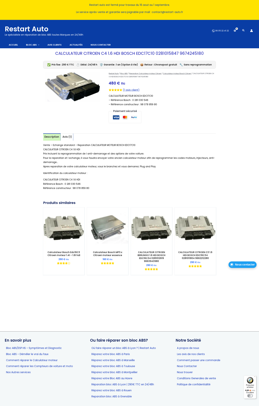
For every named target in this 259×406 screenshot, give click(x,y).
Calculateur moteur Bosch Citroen (177, 73)
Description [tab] (51, 137)
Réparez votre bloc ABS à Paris (110, 354)
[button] (243, 30)
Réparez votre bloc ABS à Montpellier (114, 372)
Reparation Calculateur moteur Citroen (145, 73)
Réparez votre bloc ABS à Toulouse (113, 366)
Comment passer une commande (198, 360)
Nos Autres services (18, 372)
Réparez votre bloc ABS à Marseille (113, 360)
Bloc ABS (124, 73)
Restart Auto (26, 29)
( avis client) (131, 90)
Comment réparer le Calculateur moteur (32, 360)
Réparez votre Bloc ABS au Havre (111, 378)
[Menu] (254, 377)
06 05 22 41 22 (222, 30)
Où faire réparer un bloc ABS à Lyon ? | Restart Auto (123, 348)
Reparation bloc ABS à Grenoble (111, 396)
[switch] (250, 395)
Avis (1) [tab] (67, 137)
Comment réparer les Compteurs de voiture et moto (39, 366)
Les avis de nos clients (191, 354)
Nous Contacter (187, 366)
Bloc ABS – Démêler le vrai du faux (27, 354)
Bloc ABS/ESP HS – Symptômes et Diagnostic (34, 348)
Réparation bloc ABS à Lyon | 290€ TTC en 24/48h (122, 384)
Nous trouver (185, 372)
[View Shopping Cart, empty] (234, 30)
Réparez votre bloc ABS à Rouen (111, 390)
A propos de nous (188, 348)
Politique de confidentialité (193, 384)
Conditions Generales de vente (196, 378)
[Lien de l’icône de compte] (251, 30)
